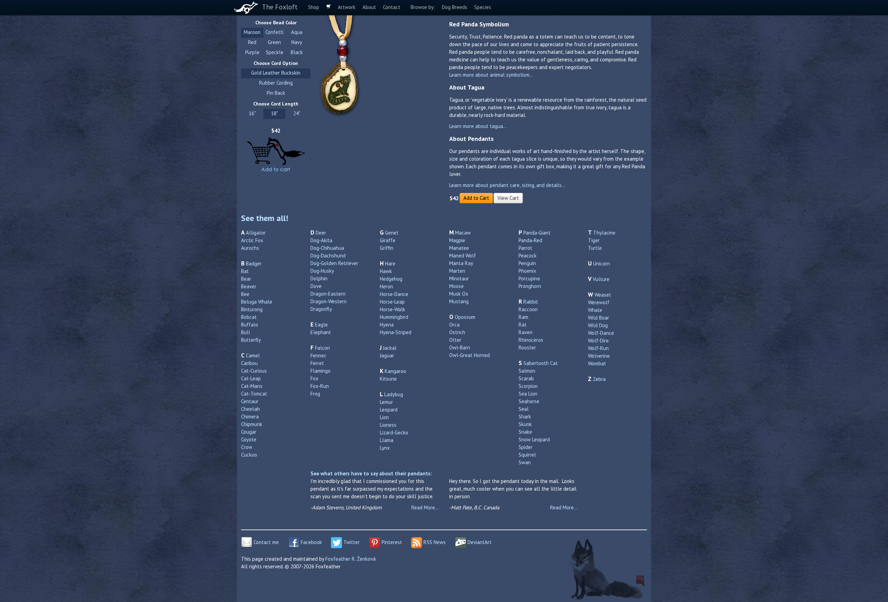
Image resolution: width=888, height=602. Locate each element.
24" (296, 113)
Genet (392, 232)
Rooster (527, 347)
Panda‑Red (530, 240)
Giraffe (387, 240)
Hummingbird (394, 317)
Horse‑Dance (394, 294)
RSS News (434, 542)
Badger (254, 263)
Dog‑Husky (322, 271)
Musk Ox (458, 293)
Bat (245, 271)
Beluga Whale (256, 301)
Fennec (318, 355)
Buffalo (249, 324)
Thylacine (604, 232)
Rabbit (530, 301)
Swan (525, 462)
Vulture (601, 279)
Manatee (459, 248)
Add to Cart (476, 198)
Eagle (321, 324)
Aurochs (250, 248)
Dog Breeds (454, 7)
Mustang (459, 301)
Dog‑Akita (321, 240)
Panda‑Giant (536, 232)
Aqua (296, 32)
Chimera (250, 416)
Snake (525, 432)
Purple (252, 52)
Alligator (256, 232)
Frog (315, 393)
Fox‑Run (319, 386)
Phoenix (527, 271)
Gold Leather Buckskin (275, 72)
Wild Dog (598, 325)
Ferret (317, 363)
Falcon (322, 348)
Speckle (274, 52)
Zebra (599, 379)
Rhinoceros (531, 340)
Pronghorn (530, 286)
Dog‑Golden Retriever (334, 263)
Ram (523, 317)
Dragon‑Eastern (327, 293)
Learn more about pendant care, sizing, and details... (507, 185)
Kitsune (388, 378)
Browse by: (423, 7)
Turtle (595, 248)
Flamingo (320, 370)
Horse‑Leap (392, 301)
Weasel (603, 294)
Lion (384, 417)
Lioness (388, 425)
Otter (455, 340)
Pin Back (276, 93)
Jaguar (387, 355)
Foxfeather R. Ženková (350, 559)
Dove (316, 286)
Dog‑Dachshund (327, 255)
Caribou (249, 363)
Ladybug (393, 394)
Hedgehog (391, 278)
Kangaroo (395, 371)
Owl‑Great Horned (469, 355)
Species (482, 7)
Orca (454, 324)
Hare (390, 263)
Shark (525, 416)
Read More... (425, 507)
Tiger (594, 240)
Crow (246, 447)
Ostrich (457, 332)
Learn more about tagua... (478, 126)
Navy (296, 42)
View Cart (508, 198)
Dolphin (318, 278)
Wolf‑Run (598, 348)
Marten (457, 271)
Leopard (389, 409)
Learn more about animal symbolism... (491, 74)
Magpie (457, 240)
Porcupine (529, 278)
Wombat (597, 363)
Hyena (387, 324)
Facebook (310, 542)
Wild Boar (598, 317)
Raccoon (528, 309)
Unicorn (601, 263)
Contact (391, 7)
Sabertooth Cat (540, 363)
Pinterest (391, 542)
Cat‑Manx (252, 386)
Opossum (465, 317)
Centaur (249, 401)
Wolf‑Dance (601, 333)
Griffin (386, 248)
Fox (314, 378)
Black (297, 52)
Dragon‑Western (328, 301)
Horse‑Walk (392, 309)
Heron (386, 286)
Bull (245, 332)
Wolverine (599, 356)
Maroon (252, 32)
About (369, 7)
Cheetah (250, 409)
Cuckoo (249, 454)
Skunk (525, 424)
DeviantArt (479, 542)
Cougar (248, 432)
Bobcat (249, 317)
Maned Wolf (462, 255)
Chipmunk (251, 424)
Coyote (248, 439)
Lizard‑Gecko (394, 432)
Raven (525, 332)
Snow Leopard (534, 439)
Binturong (252, 309)
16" (252, 113)
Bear (246, 278)
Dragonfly (321, 309)
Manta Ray (461, 263)
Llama (386, 440)
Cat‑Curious (254, 370)
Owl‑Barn (459, 347)
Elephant (320, 332)
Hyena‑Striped (395, 332)
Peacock (528, 255)
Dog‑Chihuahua (327, 248)
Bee (245, 294)
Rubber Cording (276, 82)
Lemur (386, 402)
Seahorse (529, 401)
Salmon (527, 370)
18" (274, 113)
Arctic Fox (252, 240)
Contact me (265, 542)
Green (274, 42)
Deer (321, 232)
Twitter (351, 542)
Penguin (527, 263)
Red (252, 42)
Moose (456, 286)
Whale (595, 310)
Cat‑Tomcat (254, 393)
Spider (525, 447)
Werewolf (598, 302)
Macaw (463, 232)
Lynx (385, 447)
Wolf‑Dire (598, 340)
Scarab (526, 378)
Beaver (248, 286)
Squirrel (527, 454)
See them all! (264, 218)
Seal (524, 409)
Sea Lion (528, 393)
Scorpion (528, 386)
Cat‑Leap (251, 378)
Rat (523, 324)
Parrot (525, 248)
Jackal (389, 348)
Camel (253, 355)
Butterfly (251, 340)
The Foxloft (280, 6)
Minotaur (459, 278)
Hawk (386, 271)
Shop (313, 7)
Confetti (274, 32)
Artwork (347, 7)
